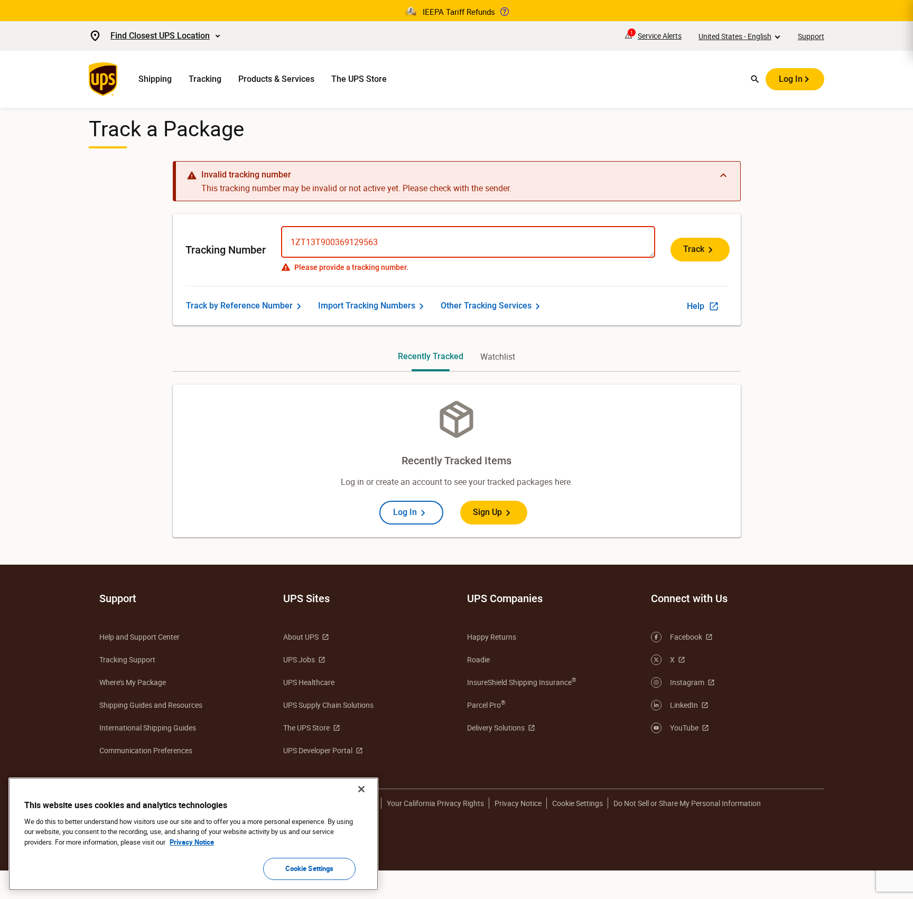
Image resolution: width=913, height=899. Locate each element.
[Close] (361, 789)
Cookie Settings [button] (577, 803)
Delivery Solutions (496, 728)
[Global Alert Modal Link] (504, 11)
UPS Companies (505, 598)
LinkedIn (684, 705)
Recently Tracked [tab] (430, 356)
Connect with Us (689, 598)
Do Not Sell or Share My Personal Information (687, 803)
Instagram (687, 682)
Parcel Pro (486, 704)
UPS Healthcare (308, 682)
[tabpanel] (457, 461)
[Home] (105, 79)
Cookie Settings (309, 868)
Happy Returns (491, 637)
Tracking (205, 79)
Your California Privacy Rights (435, 803)
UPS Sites (306, 598)
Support (811, 36)
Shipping (155, 79)
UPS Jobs (299, 659)
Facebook (686, 637)
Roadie (478, 659)
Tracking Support (127, 659)
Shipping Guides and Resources (150, 705)
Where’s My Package (132, 682)
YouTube (684, 728)
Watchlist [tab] (497, 356)
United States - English (734, 36)
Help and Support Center (139, 637)
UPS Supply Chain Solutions (328, 705)
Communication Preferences (145, 750)
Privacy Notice (518, 803)
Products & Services (276, 79)
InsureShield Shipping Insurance (521, 682)
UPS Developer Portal (317, 750)
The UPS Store (359, 79)
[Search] (755, 79)
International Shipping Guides (147, 728)
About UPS (301, 637)
